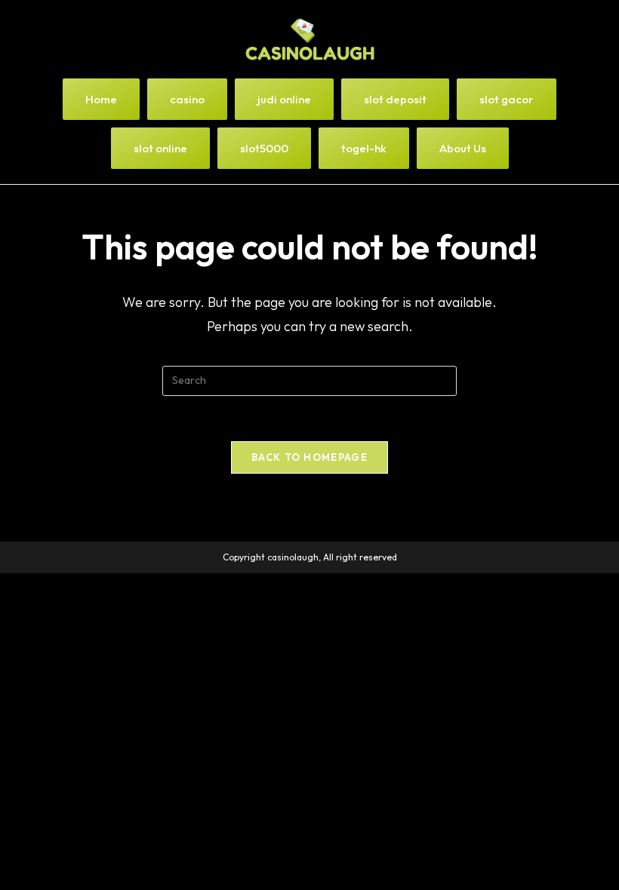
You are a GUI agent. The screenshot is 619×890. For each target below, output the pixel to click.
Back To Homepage (309, 457)
